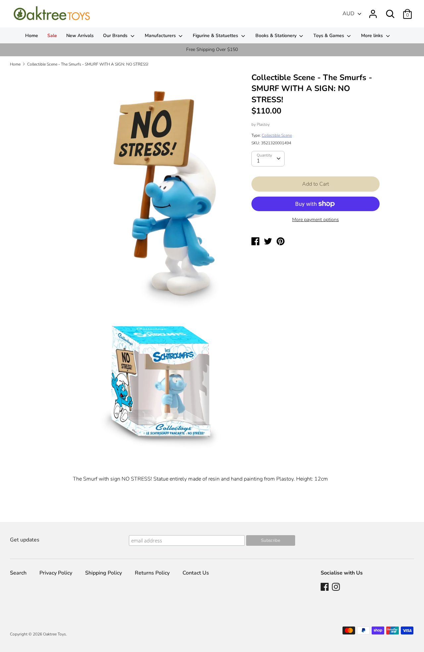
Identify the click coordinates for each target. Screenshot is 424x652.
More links (372, 35)
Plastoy (263, 124)
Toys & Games (329, 35)
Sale (52, 35)
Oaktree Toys (54, 634)
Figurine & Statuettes (216, 35)
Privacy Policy (55, 573)
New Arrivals (80, 35)
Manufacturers (161, 35)
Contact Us (196, 573)
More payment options (315, 219)
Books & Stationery (276, 35)
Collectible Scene (277, 135)
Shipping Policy (103, 573)
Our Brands (116, 35)
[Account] (373, 11)
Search (18, 573)
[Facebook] (325, 587)
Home (31, 35)
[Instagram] (336, 587)
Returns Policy (152, 573)
